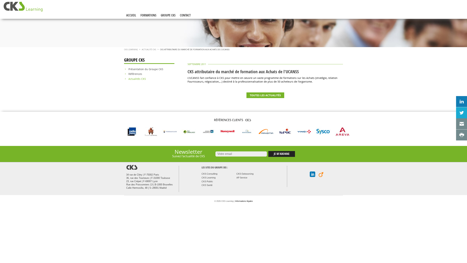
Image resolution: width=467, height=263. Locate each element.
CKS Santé (207, 185)
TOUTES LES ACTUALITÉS (265, 95)
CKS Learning (131, 49)
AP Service (241, 178)
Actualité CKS (149, 49)
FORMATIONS (148, 15)
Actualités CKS (137, 79)
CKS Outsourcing (245, 174)
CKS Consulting (209, 174)
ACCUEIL (131, 15)
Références (135, 74)
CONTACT (185, 15)
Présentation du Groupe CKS (145, 69)
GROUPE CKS (168, 15)
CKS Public (207, 181)
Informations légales (244, 201)
